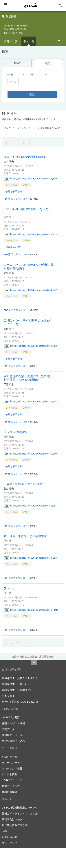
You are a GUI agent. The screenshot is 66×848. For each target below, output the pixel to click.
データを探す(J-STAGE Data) (19, 701)
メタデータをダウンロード (17, 128)
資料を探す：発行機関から (17, 690)
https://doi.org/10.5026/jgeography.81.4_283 (33, 557)
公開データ (8, 729)
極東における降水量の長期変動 (24, 157)
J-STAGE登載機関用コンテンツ (20, 807)
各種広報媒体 (9, 792)
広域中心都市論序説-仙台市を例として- (27, 211)
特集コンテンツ (11, 786)
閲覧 (48, 63)
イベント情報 (9, 774)
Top (34, 662)
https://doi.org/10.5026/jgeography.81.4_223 (33, 234)
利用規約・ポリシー (13, 735)
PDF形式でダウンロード (17, 198)
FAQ (4, 831)
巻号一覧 (28, 41)
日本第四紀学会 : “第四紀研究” (23, 484)
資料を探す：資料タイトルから (20, 678)
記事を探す (8, 695)
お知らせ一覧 (9, 756)
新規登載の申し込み (13, 741)
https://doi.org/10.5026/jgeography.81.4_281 (33, 505)
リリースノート (11, 762)
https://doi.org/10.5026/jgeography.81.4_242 (33, 290)
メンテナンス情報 (12, 768)
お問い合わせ (9, 837)
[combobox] (16, 74)
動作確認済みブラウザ (14, 825)
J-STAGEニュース (12, 780)
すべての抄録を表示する (48, 128)
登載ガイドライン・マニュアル (20, 813)
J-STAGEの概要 (11, 717)
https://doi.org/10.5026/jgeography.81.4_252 (33, 345)
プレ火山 (9, 588)
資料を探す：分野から (14, 684)
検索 (17, 63)
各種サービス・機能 (13, 723)
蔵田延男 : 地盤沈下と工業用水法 (25, 536)
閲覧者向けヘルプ (12, 819)
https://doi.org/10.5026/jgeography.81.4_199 (33, 178)
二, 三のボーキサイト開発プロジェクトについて (28, 322)
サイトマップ (9, 843)
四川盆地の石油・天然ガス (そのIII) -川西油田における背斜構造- (28, 378)
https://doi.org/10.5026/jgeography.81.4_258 (33, 401)
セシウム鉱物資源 (15, 432)
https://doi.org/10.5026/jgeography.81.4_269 (33, 453)
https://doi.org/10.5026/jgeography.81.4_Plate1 (35, 609)
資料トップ (10, 41)
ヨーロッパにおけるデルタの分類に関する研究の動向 (29, 266)
